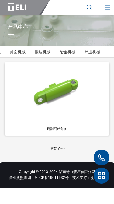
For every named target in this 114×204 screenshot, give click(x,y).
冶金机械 (67, 52)
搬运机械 (42, 52)
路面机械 (18, 52)
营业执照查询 (20, 178)
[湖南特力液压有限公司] (25, 7)
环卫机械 (92, 52)
